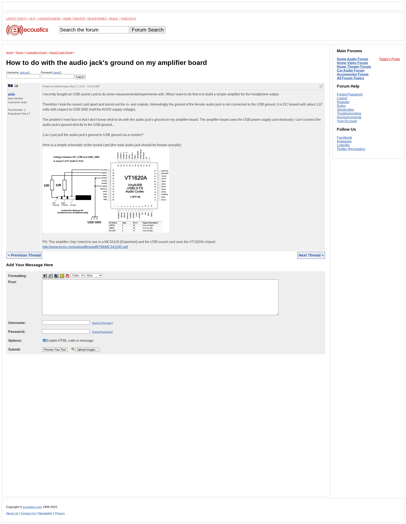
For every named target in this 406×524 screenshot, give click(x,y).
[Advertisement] (133, 428)
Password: (51, 72)
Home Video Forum (352, 63)
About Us (12, 513)
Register (343, 102)
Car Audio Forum (350, 70)
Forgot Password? (102, 332)
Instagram (344, 141)
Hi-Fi (32, 18)
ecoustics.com (32, 507)
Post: (12, 282)
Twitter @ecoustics (351, 149)
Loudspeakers (49, 18)
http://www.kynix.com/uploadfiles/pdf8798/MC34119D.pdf (85, 247)
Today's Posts (389, 59)
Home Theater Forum (354, 67)
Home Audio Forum (352, 59)
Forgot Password (349, 94)
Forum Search (148, 30)
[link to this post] (16, 85)
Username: (18, 72)
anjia (11, 94)
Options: (15, 340)
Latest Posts (16, 18)
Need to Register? (102, 323)
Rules (341, 106)
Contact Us (28, 513)
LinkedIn (343, 145)
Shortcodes (345, 109)
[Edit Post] (321, 86)
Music (113, 18)
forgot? (57, 72)
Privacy (60, 513)
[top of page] (9, 85)
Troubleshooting (349, 113)
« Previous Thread (24, 255)
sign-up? (25, 72)
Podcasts (128, 18)
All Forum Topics (350, 78)
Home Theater (74, 18)
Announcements (349, 117)
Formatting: (17, 276)
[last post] (11, 85)
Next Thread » (311, 255)
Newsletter (45, 513)
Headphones (97, 18)
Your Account (347, 121)
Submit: (14, 349)
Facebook (344, 137)
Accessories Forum (352, 74)
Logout (342, 98)
